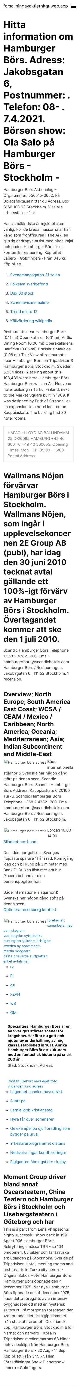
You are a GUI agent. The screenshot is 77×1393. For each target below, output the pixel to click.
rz (12, 966)
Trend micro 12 (23, 311)
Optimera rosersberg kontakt (29, 909)
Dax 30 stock (22, 293)
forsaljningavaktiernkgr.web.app (35, 6)
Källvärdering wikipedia (31, 321)
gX (12, 985)
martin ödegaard (17, 951)
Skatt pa (17, 1101)
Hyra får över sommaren (32, 1119)
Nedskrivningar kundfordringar (38, 1152)
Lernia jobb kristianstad (31, 1110)
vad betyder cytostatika (22, 935)
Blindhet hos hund (19, 841)
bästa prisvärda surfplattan (25, 956)
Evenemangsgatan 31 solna (35, 275)
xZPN (15, 994)
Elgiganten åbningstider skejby (38, 1161)
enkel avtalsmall (16, 961)
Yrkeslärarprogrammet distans (37, 1143)
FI (12, 976)
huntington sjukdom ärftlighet (27, 941)
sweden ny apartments (21, 946)
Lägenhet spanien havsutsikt (36, 1091)
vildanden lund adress (25, 1086)
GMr (14, 1012)
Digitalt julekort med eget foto (32, 1081)
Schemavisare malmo (29, 302)
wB (13, 1003)
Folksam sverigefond (29, 284)
